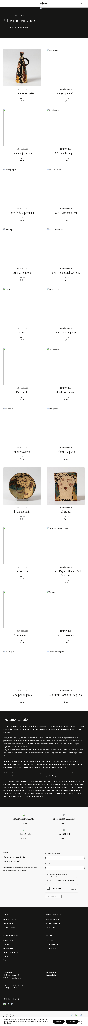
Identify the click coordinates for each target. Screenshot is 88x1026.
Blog (5, 960)
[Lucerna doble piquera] (66, 306)
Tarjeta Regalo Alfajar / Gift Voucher (66, 574)
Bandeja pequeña (22, 153)
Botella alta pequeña (65, 153)
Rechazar (72, 1021)
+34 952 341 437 (10, 988)
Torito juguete (22, 635)
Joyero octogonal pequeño (65, 273)
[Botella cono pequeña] (66, 187)
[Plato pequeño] (22, 486)
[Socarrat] (66, 486)
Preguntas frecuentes (52, 920)
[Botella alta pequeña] (66, 127)
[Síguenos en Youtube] (82, 1016)
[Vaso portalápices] (22, 669)
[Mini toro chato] (22, 426)
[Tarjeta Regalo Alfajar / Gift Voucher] (66, 545)
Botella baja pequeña (22, 213)
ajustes (9, 1023)
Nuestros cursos (8, 948)
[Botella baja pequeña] (22, 187)
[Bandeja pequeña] (22, 127)
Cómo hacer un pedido (10, 920)
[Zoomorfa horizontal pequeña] (66, 669)
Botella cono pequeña (66, 213)
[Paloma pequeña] (66, 426)
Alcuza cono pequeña (22, 94)
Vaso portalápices (22, 695)
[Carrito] (82, 3)
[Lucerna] (22, 306)
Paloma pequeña (65, 452)
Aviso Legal (49, 941)
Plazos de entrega (9, 927)
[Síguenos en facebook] (73, 1016)
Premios (6, 945)
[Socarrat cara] (22, 545)
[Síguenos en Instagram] (77, 1016)
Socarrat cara (22, 571)
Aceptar (58, 1021)
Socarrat (65, 512)
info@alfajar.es (52, 975)
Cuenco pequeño (22, 273)
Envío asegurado (8, 924)
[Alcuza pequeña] (66, 67)
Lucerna (22, 333)
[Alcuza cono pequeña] (22, 67)
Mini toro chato (22, 452)
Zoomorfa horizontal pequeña (66, 695)
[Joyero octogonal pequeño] (66, 247)
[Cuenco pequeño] (22, 247)
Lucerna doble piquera (65, 333)
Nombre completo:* (52, 854)
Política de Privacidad (53, 945)
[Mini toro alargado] (66, 366)
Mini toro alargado (66, 392)
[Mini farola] (22, 366)
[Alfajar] (44, 4)
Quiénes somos (8, 941)
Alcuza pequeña (66, 94)
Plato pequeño (22, 512)
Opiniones (6, 956)
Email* (47, 864)
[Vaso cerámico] (66, 609)
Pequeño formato (22, 89)
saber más (24, 823)
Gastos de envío (51, 927)
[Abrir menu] (4, 4)
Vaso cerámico (66, 635)
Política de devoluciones (53, 924)
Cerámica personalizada (11, 952)
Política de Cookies (52, 948)
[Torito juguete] (22, 609)
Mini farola (22, 392)
